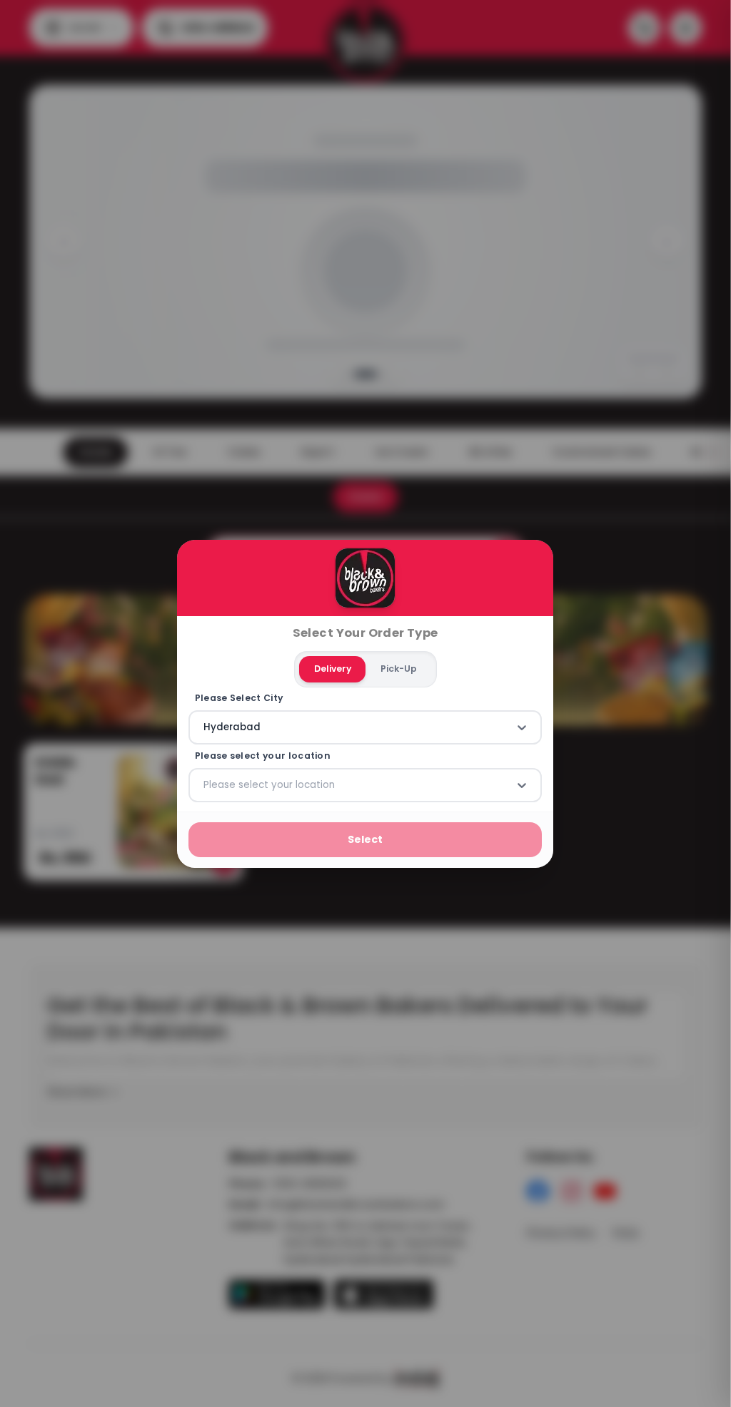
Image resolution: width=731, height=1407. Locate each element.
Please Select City (239, 698)
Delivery (332, 668)
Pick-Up (398, 668)
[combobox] (204, 727)
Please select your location (263, 756)
